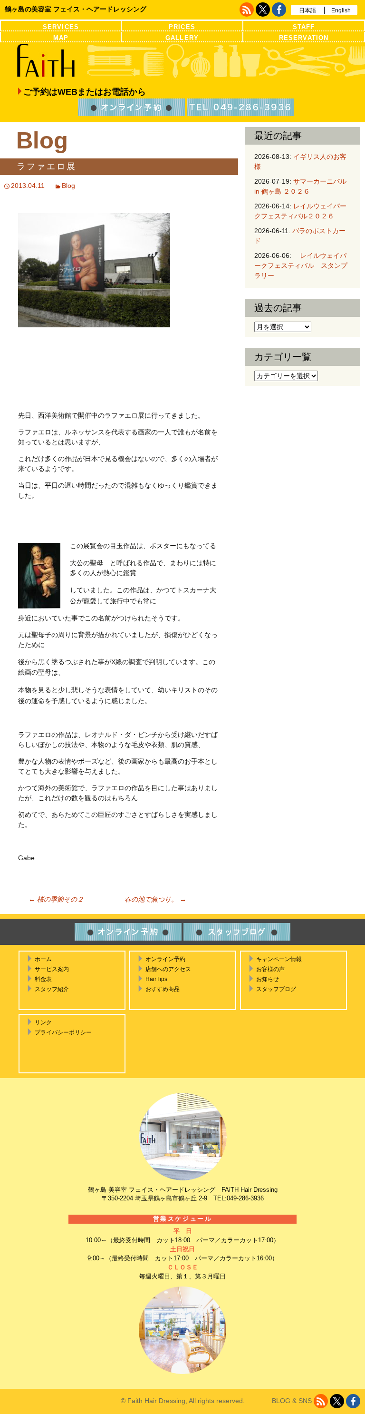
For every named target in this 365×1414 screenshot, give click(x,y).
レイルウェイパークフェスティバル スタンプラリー (300, 265)
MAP (60, 37)
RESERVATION (303, 37)
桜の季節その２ (56, 899)
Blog (68, 185)
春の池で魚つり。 (155, 899)
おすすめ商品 (162, 989)
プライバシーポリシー (63, 1032)
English (341, 10)
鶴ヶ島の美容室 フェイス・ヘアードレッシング (75, 9)
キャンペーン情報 (279, 959)
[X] (263, 9)
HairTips (156, 979)
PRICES (182, 26)
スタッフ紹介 (52, 989)
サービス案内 (52, 969)
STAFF (304, 26)
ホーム (43, 959)
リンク (43, 1022)
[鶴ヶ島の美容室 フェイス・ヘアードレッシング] (182, 61)
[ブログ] (247, 9)
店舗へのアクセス (168, 969)
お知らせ (267, 979)
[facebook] (279, 9)
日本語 (307, 10)
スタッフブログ (276, 989)
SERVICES (60, 26)
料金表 (43, 979)
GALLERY (181, 37)
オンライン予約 (165, 959)
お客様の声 (270, 969)
